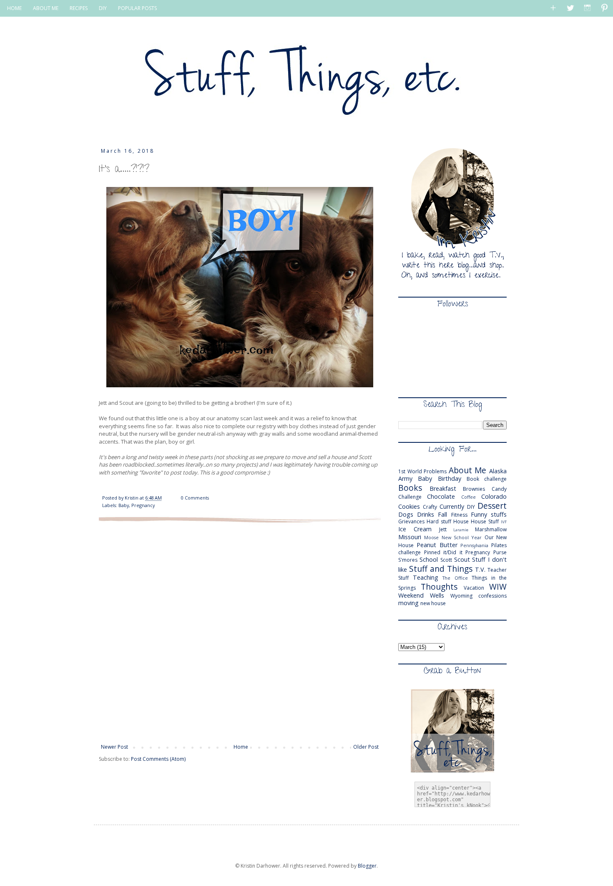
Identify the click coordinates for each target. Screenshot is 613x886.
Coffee (468, 497)
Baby (123, 505)
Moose (431, 537)
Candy (499, 488)
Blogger (367, 865)
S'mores (407, 559)
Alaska (498, 471)
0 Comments (195, 498)
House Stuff (485, 521)
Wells (437, 595)
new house (433, 603)
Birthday (449, 478)
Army (405, 478)
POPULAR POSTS (137, 8)
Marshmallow (491, 529)
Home (241, 746)
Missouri (409, 537)
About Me (468, 470)
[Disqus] (240, 632)
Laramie (460, 530)
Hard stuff (439, 521)
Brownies (474, 488)
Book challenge (487, 478)
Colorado (494, 496)
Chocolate (441, 496)
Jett (443, 529)
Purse (500, 552)
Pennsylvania (474, 545)
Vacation (474, 587)
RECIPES (79, 8)
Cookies (409, 506)
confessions (492, 595)
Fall (442, 514)
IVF (504, 522)
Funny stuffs (489, 514)
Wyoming (461, 595)
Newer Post (114, 746)
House (461, 521)
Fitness (459, 514)
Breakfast (443, 488)
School (429, 559)
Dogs (405, 514)
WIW (498, 586)
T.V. (480, 569)
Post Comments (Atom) (158, 758)
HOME (14, 8)
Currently (452, 506)
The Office (455, 578)
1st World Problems (422, 471)
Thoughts (439, 586)
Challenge (410, 496)
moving (408, 603)
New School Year (462, 537)
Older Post (366, 746)
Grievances (411, 521)
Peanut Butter (437, 545)
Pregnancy (143, 505)
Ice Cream (415, 529)
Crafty (430, 506)
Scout (462, 559)
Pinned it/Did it (443, 552)
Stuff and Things (440, 568)
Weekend (411, 595)
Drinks (425, 514)
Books (410, 487)
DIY (103, 8)
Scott (446, 559)
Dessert (492, 505)
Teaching (425, 577)
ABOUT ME (45, 8)
